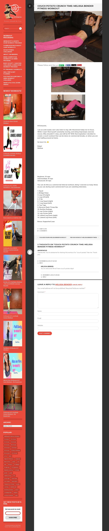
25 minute (6, 450)
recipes (17, 484)
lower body (14, 478)
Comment (41, 292)
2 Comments (43, 230)
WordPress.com (17, 526)
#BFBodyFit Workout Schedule (11, 436)
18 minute (13, 444)
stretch (17, 489)
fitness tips (6, 467)
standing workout (8, 489)
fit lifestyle (16, 464)
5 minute (6, 439)
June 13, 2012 (43, 229)
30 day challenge (15, 450)
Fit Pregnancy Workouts (12, 69)
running (6, 487)
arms (5, 456)
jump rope (6, 478)
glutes (5, 472)
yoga (16, 495)
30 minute (7, 453)
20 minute (7, 447)
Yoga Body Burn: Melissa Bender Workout (52, 237)
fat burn (10, 464)
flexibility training (8, 470)
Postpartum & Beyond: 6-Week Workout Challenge (12, 78)
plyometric (14, 481)
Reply (41, 263)
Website (40, 325)
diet (5, 464)
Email (39, 318)
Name (39, 311)
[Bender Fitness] (12, 12)
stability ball (13, 487)
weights (15, 492)
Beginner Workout (8, 458)
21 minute (14, 447)
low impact (7, 481)
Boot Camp (7, 461)
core (18, 461)
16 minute (6, 444)
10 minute (13, 439)
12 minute (6, 442)
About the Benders (10, 54)
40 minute (14, 453)
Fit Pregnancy (14, 467)
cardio (13, 461)
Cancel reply (77, 284)
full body (17, 470)
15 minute (13, 442)
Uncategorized (7, 492)
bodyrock (17, 458)
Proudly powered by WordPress (13, 525)
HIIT (14, 475)
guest (10, 472)
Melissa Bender (47, 266)
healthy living (7, 475)
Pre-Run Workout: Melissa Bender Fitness (83, 237)
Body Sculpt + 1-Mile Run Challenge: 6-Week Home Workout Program (12, 65)
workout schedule (8, 495)
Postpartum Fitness (9, 484)
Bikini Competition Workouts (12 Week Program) (10, 58)
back (10, 456)
